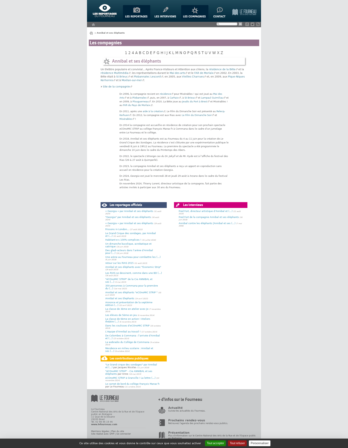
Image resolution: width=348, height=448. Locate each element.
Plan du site (117, 431)
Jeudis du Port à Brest (194, 101)
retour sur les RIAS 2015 (119, 263)
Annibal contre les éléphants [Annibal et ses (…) (207, 223)
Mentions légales (100, 431)
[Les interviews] (165, 18)
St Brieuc (122, 76)
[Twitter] (253, 25)
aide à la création (153, 111)
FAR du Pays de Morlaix (136, 105)
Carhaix (174, 97)
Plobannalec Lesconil (147, 76)
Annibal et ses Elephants (119, 298)
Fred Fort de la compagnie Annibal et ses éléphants (209, 217)
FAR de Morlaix (203, 72)
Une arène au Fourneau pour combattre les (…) (133, 257)
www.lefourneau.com (104, 424)
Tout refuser (237, 443)
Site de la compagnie (116, 86)
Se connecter (123, 434)
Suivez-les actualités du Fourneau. (187, 411)
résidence (165, 94)
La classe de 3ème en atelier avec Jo (126, 309)
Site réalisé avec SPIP (102, 434)
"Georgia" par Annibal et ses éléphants (128, 217)
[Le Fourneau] (244, 18)
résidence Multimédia (114, 72)
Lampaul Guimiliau (212, 97)
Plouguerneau (140, 101)
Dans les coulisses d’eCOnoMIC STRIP (127, 325)
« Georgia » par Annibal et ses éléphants (129, 211)
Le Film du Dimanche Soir (197, 115)
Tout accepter (215, 443)
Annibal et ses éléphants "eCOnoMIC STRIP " (131, 292)
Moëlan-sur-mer (132, 80)
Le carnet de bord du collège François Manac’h (132, 383)
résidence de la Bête (222, 69)
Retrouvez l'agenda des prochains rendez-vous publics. (198, 423)
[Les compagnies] (194, 18)
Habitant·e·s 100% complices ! (123, 239)
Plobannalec (139, 97)
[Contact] (220, 18)
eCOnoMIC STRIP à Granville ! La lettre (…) (130, 378)
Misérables (125, 119)
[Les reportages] (136, 18)
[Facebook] (247, 25)
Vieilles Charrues (193, 76)
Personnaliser (260, 443)
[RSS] (258, 25)
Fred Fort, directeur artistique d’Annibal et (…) (206, 211)
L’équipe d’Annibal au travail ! (123, 331)
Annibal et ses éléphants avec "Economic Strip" (133, 267)
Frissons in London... (117, 229)
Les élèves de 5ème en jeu (121, 315)
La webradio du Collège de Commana (127, 342)
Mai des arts (177, 72)
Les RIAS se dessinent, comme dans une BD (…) (133, 273)
